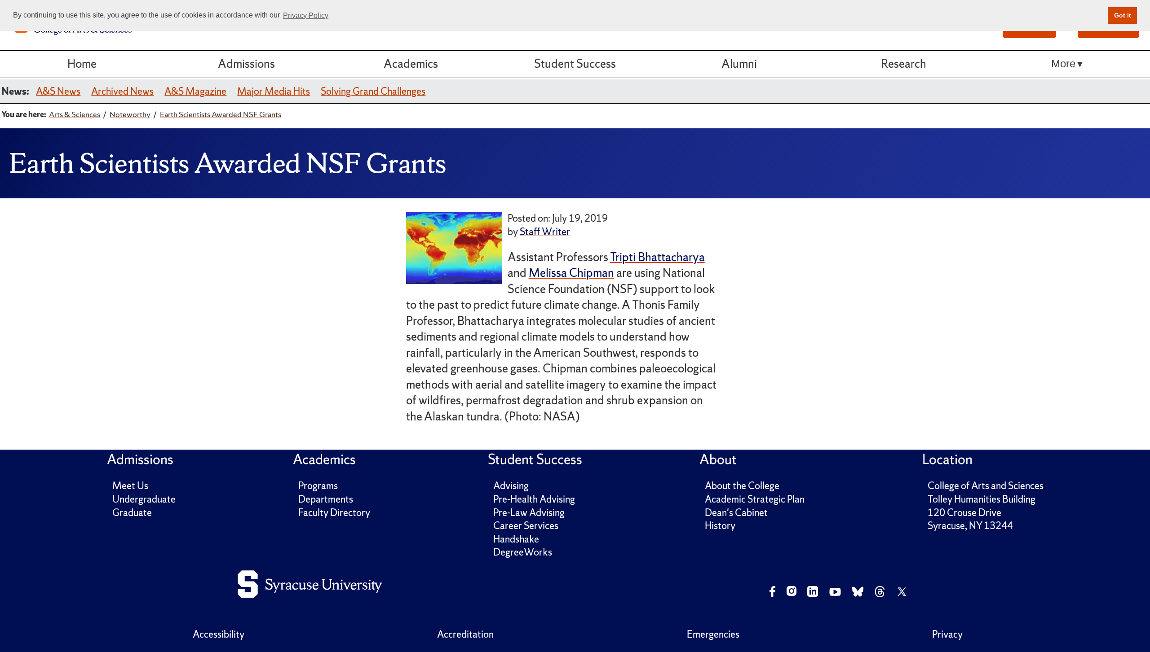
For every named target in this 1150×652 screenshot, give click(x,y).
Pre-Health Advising (534, 499)
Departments (325, 499)
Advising (511, 485)
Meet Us (130, 485)
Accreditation (465, 634)
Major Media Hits (273, 91)
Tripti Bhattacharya (657, 257)
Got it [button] (1122, 15)
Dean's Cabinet (736, 512)
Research (903, 63)
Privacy (947, 634)
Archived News (122, 91)
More (1063, 64)
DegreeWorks (522, 552)
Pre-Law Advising (529, 512)
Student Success (575, 63)
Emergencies (713, 634)
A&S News (58, 91)
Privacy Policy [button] (305, 15)
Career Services (525, 525)
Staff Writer (545, 231)
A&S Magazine (195, 91)
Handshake (516, 539)
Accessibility (218, 634)
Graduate (132, 512)
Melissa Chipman (571, 272)
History (720, 525)
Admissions (246, 63)
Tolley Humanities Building (981, 499)
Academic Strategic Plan (755, 499)
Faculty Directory (334, 512)
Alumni (739, 63)
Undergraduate (144, 499)
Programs (318, 485)
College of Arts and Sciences (986, 485)
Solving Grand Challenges (373, 91)
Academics (411, 63)
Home (82, 63)
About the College (742, 485)
